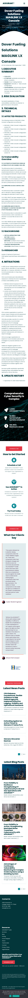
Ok (10, 996)
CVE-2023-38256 (6, 221)
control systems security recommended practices (12, 321)
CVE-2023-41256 (6, 177)
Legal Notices (12, 989)
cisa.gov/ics (6, 325)
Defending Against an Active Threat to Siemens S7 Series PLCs (13, 724)
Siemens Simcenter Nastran (12, 741)
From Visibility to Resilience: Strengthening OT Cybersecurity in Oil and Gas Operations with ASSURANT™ (14, 789)
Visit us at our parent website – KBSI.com (13, 967)
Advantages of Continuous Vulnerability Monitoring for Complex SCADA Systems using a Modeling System (14, 870)
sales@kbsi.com (6, 909)
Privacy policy (16, 996)
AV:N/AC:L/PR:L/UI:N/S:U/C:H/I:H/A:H (11, 203)
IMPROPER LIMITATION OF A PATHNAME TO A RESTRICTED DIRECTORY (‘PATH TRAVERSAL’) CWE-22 (13, 208)
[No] (26, 993)
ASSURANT (8, 3)
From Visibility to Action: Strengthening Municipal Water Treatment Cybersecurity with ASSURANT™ (13, 830)
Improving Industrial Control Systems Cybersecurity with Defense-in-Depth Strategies (13, 332)
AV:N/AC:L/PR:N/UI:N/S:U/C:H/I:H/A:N (12, 182)
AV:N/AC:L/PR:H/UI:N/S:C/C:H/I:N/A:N (12, 227)
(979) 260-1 (5, 907)
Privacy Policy (5, 989)
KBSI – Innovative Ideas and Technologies (14, 987)
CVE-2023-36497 (6, 197)
